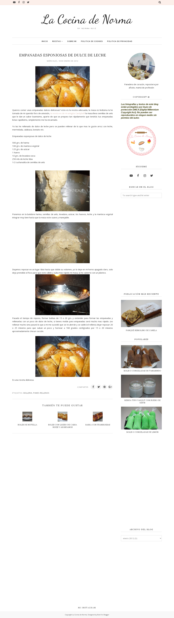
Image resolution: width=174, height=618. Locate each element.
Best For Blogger (103, 615)
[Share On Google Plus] (110, 386)
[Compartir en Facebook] (93, 386)
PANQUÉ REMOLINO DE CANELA (141, 330)
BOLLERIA (28, 393)
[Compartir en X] (98, 386)
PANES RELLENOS (41, 393)
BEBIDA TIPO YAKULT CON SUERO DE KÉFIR (142, 401)
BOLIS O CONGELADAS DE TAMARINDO (142, 371)
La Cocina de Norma (87, 19)
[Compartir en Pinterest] (104, 386)
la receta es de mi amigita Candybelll (68, 113)
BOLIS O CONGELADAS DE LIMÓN (142, 432)
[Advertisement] (141, 245)
